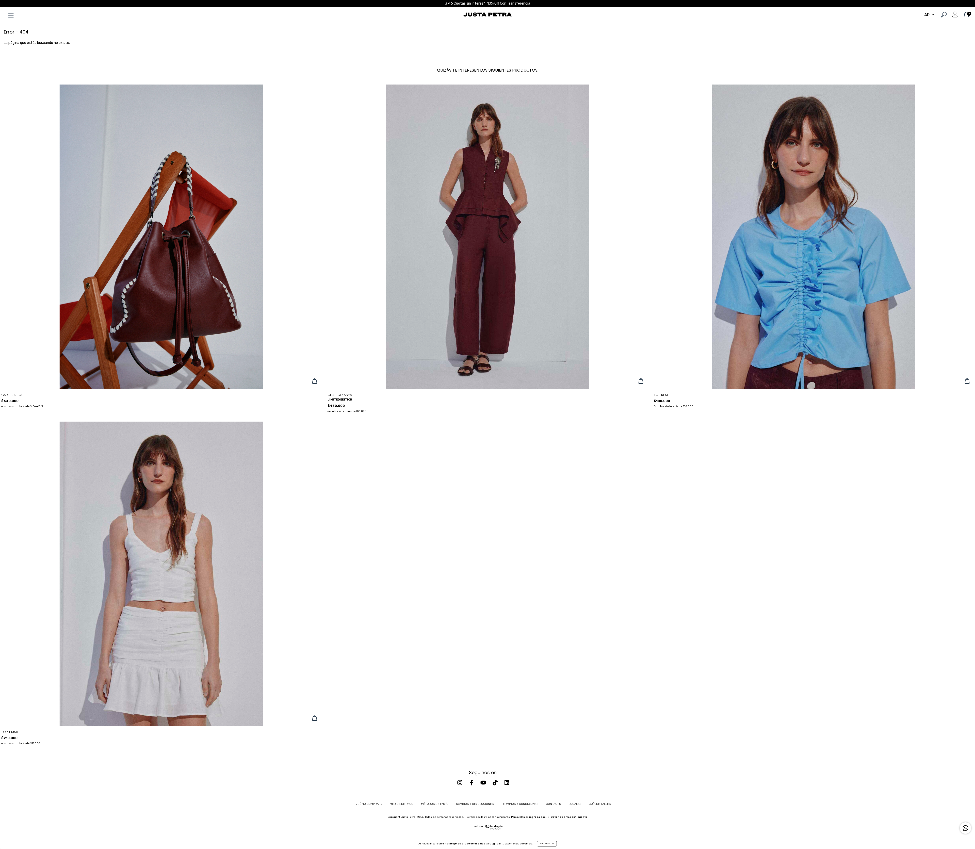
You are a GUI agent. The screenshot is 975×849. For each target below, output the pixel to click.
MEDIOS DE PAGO (401, 804)
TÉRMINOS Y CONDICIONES (519, 804)
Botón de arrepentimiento (569, 817)
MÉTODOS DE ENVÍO (434, 804)
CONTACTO (553, 804)
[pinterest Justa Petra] (506, 782)
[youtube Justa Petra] (484, 782)
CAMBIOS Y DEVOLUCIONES (475, 804)
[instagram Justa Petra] (460, 782)
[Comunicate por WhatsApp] (965, 828)
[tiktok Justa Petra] (495, 782)
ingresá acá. (537, 817)
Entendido (547, 843)
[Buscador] (943, 15)
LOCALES (575, 804)
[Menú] (9, 16)
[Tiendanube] (487, 828)
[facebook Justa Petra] (472, 782)
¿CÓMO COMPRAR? (369, 804)
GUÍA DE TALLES (600, 804)
